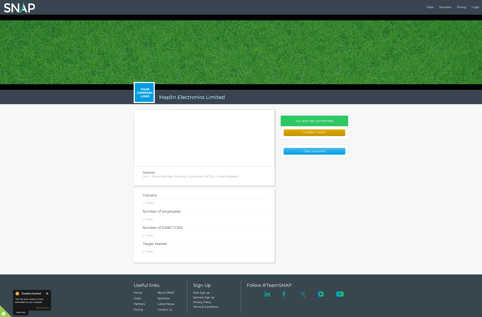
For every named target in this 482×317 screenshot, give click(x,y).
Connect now (314, 132)
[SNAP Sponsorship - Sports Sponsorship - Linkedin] (267, 293)
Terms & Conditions (205, 307)
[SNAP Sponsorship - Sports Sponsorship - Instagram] (320, 293)
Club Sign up (201, 292)
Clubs (429, 7)
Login (475, 7)
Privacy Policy (202, 302)
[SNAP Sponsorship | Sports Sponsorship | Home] (17, 7)
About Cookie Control (17, 293)
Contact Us (165, 309)
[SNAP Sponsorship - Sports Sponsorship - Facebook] (283, 293)
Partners (139, 304)
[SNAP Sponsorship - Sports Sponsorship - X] (302, 293)
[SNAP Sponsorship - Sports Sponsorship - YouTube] (340, 293)
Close (47, 293)
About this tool (42, 308)
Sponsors (445, 7)
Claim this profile (314, 151)
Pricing (461, 7)
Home (138, 292)
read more (20, 312)
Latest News (166, 304)
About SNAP (166, 292)
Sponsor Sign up (203, 297)
